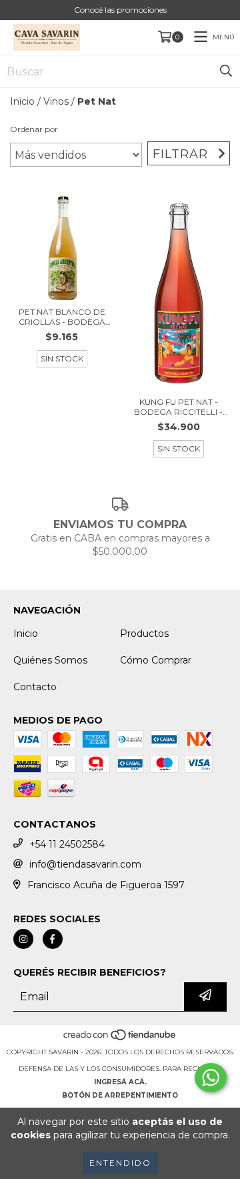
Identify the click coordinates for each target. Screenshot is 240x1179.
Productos (144, 634)
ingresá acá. (120, 1082)
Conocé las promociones (120, 10)
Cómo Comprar (155, 660)
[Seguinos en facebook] (53, 939)
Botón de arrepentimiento (120, 1095)
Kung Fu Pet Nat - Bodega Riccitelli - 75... (178, 407)
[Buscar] (226, 71)
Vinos (56, 101)
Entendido (120, 1163)
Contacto (35, 687)
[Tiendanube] (120, 1038)
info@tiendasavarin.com (85, 864)
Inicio (22, 101)
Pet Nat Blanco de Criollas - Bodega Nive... (62, 317)
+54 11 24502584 (67, 844)
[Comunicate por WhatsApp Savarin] (211, 1077)
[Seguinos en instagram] (23, 939)
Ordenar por (34, 129)
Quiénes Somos (50, 660)
